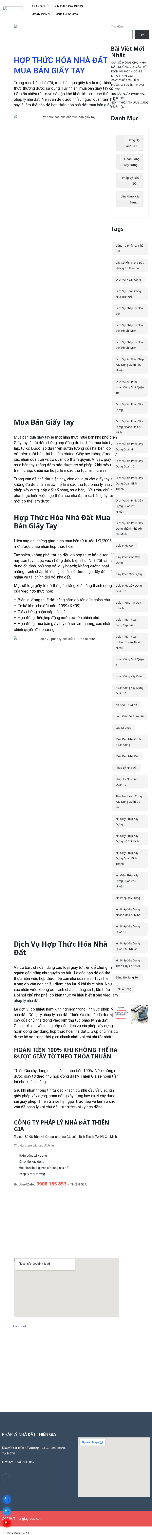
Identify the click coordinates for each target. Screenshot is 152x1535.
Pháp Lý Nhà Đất (131, 180)
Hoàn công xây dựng (33, 1155)
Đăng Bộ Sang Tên (132, 143)
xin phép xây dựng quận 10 (128, 929)
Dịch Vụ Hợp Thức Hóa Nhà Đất (60, 948)
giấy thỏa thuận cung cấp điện (126, 622)
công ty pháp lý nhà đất (129, 248)
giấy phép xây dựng (129, 574)
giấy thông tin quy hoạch (128, 605)
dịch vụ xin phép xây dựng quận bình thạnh (129, 483)
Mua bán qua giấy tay (32, 437)
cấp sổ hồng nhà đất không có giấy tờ (130, 265)
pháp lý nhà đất (127, 767)
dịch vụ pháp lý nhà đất (129, 310)
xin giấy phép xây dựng (127, 821)
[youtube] (17, 1478)
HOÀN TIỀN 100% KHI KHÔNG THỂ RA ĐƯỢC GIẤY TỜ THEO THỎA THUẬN (65, 1053)
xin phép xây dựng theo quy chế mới (128, 963)
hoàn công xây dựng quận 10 (129, 690)
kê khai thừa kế (126, 705)
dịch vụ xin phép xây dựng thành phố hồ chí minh (129, 528)
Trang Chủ (40, 6)
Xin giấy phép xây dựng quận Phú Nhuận (127, 880)
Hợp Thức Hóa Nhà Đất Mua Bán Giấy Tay (62, 521)
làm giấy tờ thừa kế (130, 716)
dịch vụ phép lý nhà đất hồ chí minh (129, 345)
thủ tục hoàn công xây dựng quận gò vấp (129, 801)
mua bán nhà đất (127, 756)
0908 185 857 (51, 1183)
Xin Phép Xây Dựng (68, 6)
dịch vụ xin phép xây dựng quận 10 (129, 463)
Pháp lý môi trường (32, 1174)
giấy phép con (125, 545)
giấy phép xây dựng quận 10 (129, 588)
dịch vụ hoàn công (128, 279)
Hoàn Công (41, 14)
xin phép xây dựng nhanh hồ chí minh (128, 912)
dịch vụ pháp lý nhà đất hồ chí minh (129, 327)
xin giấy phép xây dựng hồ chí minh (127, 838)
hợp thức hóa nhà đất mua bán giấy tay (84, 105)
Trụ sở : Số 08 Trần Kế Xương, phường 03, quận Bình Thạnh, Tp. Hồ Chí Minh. (65, 1137)
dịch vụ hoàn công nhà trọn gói (128, 293)
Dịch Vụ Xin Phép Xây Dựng (129, 407)
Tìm (141, 35)
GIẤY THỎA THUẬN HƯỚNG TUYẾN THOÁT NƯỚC (127, 84)
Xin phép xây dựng (31, 1162)
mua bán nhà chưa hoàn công (128, 742)
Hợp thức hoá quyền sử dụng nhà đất (44, 1168)
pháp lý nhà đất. (27, 1000)
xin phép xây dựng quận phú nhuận (128, 946)
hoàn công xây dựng (129, 676)
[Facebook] (6, 1477)
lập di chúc (123, 728)
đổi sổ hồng (123, 989)
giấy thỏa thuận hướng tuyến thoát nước (129, 642)
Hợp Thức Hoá (67, 14)
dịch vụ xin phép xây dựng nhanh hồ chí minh (129, 426)
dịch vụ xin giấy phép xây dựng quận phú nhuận (130, 364)
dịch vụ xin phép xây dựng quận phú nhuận (129, 506)
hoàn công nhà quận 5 (130, 662)
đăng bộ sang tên (127, 977)
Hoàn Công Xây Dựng (132, 162)
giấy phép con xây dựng (128, 559)
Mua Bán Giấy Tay (44, 422)
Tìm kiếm (117, 26)
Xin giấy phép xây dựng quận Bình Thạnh (127, 858)
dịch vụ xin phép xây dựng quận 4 (129, 446)
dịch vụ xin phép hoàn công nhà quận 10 (130, 387)
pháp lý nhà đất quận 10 (127, 781)
